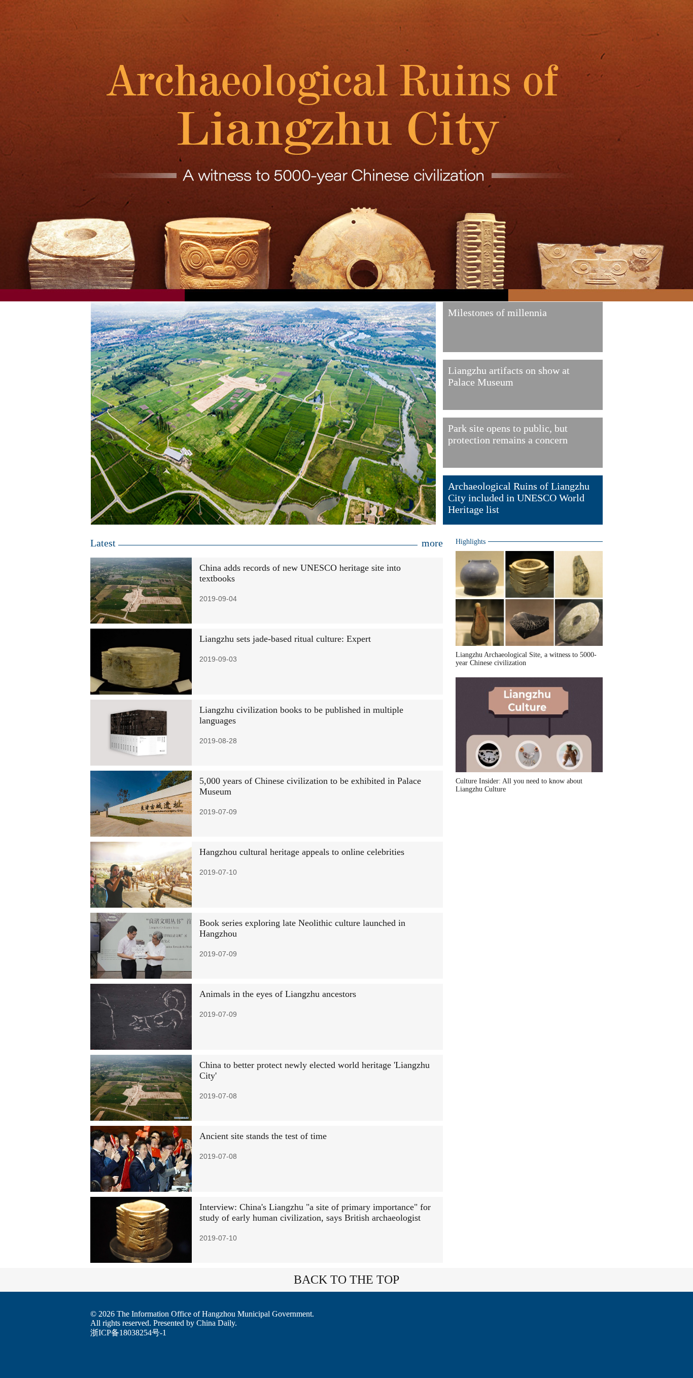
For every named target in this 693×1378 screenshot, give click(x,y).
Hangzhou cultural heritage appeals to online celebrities (301, 852)
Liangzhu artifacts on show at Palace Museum (509, 376)
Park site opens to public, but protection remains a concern (508, 434)
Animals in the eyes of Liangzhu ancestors (277, 994)
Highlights (471, 541)
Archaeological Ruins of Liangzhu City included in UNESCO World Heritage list (519, 497)
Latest (103, 542)
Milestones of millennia (497, 312)
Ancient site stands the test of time (263, 1136)
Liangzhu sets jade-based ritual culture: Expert (285, 639)
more (432, 542)
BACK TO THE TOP (346, 1279)
